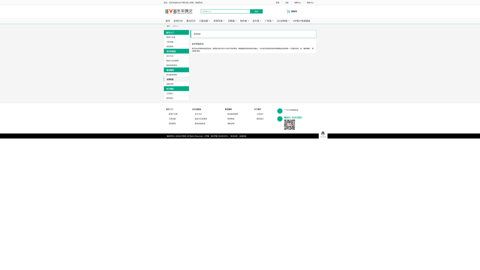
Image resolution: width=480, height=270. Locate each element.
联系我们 (169, 98)
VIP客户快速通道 (301, 20)
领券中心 (297, 2)
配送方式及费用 (172, 60)
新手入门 (169, 109)
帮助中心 (310, 2)
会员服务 (323, 137)
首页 (168, 20)
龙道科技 (242, 136)
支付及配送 (196, 109)
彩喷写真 (218, 20)
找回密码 (169, 46)
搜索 (256, 11)
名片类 (256, 20)
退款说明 (169, 84)
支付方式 (169, 56)
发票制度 (170, 79)
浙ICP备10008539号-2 (219, 136)
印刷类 (231, 20)
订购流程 (169, 41)
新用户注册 (170, 37)
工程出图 (204, 20)
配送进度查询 (171, 65)
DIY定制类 (282, 20)
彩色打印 (178, 20)
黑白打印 (190, 20)
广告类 (268, 20)
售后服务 (228, 109)
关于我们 (257, 109)
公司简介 (169, 93)
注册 (286, 2)
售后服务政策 (171, 74)
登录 (277, 2)
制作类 (244, 20)
